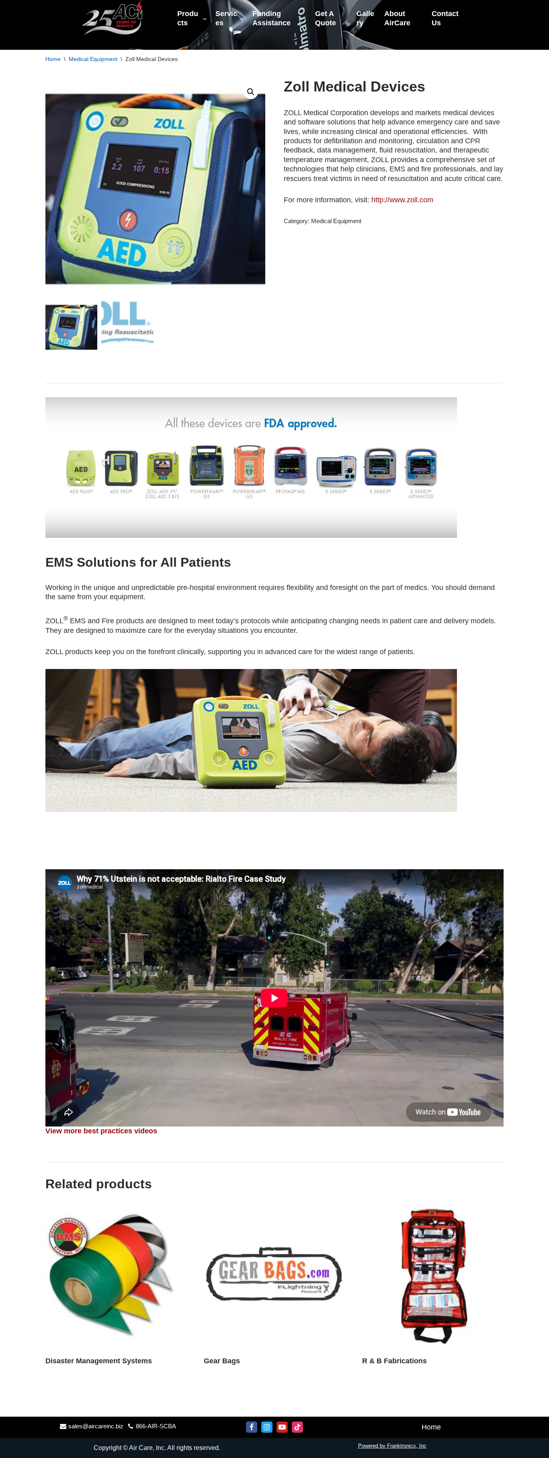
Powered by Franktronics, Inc (392, 1446)
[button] (251, 92)
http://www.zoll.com (402, 200)
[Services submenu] (242, 18)
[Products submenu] (205, 18)
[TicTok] (297, 1427)
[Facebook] (251, 1427)
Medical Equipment (93, 59)
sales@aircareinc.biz (95, 1426)
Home (53, 59)
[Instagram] (266, 1427)
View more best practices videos (101, 1131)
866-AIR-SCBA (156, 1426)
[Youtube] (282, 1427)
